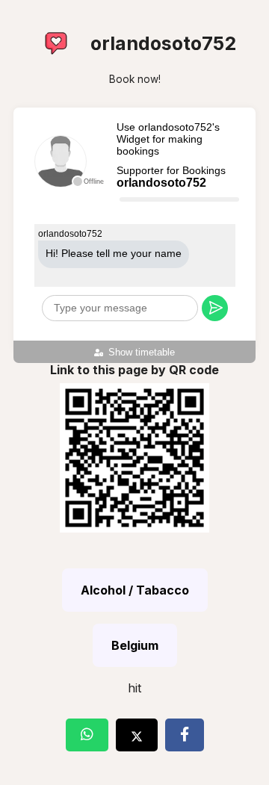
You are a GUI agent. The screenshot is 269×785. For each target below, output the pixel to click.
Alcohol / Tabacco (135, 590)
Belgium (134, 645)
